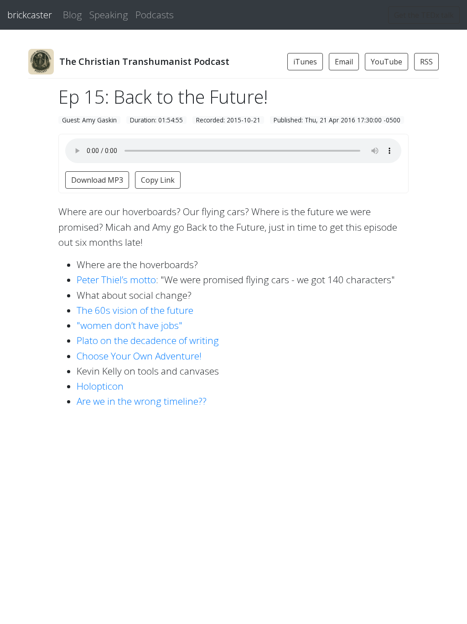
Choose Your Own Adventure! (139, 355)
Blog (72, 14)
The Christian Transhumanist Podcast (144, 61)
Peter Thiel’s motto (116, 279)
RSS (426, 62)
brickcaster (29, 15)
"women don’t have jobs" (129, 325)
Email (344, 62)
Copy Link (158, 180)
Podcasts (154, 14)
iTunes (305, 62)
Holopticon (100, 386)
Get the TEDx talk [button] (424, 15)
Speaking (108, 14)
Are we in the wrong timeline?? (142, 401)
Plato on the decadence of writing (148, 340)
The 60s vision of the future (135, 310)
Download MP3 (97, 180)
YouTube (386, 62)
